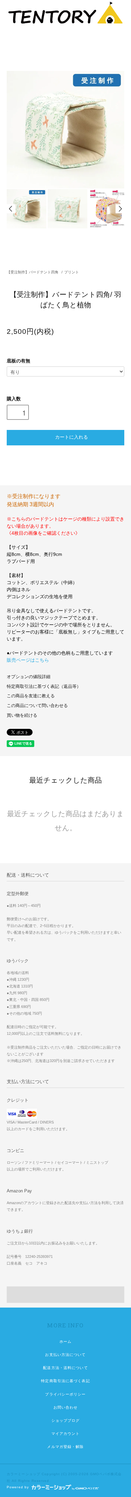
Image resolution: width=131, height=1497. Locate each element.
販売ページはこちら (28, 660)
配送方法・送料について (65, 1368)
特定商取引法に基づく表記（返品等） (44, 686)
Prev (11, 208)
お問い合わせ (65, 1407)
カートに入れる (71, 436)
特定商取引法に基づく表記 (65, 1381)
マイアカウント (65, 1434)
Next (120, 208)
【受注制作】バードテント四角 (32, 272)
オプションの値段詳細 (28, 676)
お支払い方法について (65, 1355)
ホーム (65, 1341)
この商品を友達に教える (31, 696)
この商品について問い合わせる (37, 705)
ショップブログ (65, 1420)
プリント (71, 272)
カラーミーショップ (23, 1474)
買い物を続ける (22, 715)
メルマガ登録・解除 (65, 1447)
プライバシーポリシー (65, 1394)
